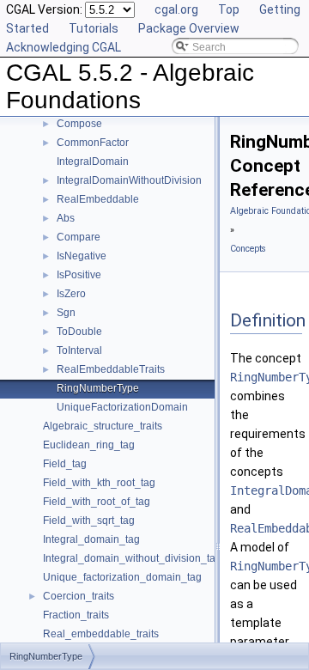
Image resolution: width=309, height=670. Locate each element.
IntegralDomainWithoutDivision (129, 180)
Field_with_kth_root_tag (99, 483)
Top (228, 9)
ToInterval (79, 350)
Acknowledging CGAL (63, 47)
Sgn (66, 313)
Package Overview (188, 28)
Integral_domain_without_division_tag (132, 558)
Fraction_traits (76, 615)
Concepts (248, 248)
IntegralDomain (93, 161)
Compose (79, 124)
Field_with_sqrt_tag (89, 521)
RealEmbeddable (98, 199)
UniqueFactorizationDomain (122, 407)
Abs (66, 218)
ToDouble (79, 332)
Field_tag (65, 464)
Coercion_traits (78, 596)
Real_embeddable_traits (101, 634)
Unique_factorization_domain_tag (122, 577)
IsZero (71, 294)
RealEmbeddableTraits (111, 369)
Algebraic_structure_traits (102, 426)
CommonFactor (93, 143)
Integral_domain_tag (91, 539)
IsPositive (79, 275)
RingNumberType (98, 388)
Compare (78, 237)
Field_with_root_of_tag (96, 502)
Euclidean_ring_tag (89, 445)
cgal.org (176, 9)
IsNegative (81, 256)
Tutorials (93, 28)
